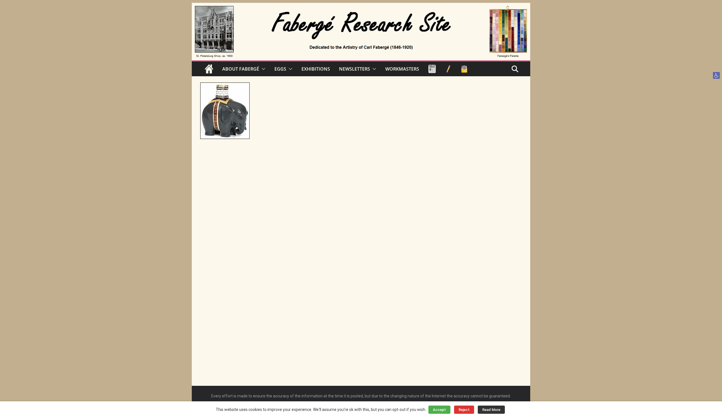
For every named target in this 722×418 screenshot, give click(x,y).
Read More (491, 410)
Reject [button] (464, 410)
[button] (716, 75)
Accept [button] (439, 410)
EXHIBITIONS (315, 69)
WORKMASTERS (402, 69)
